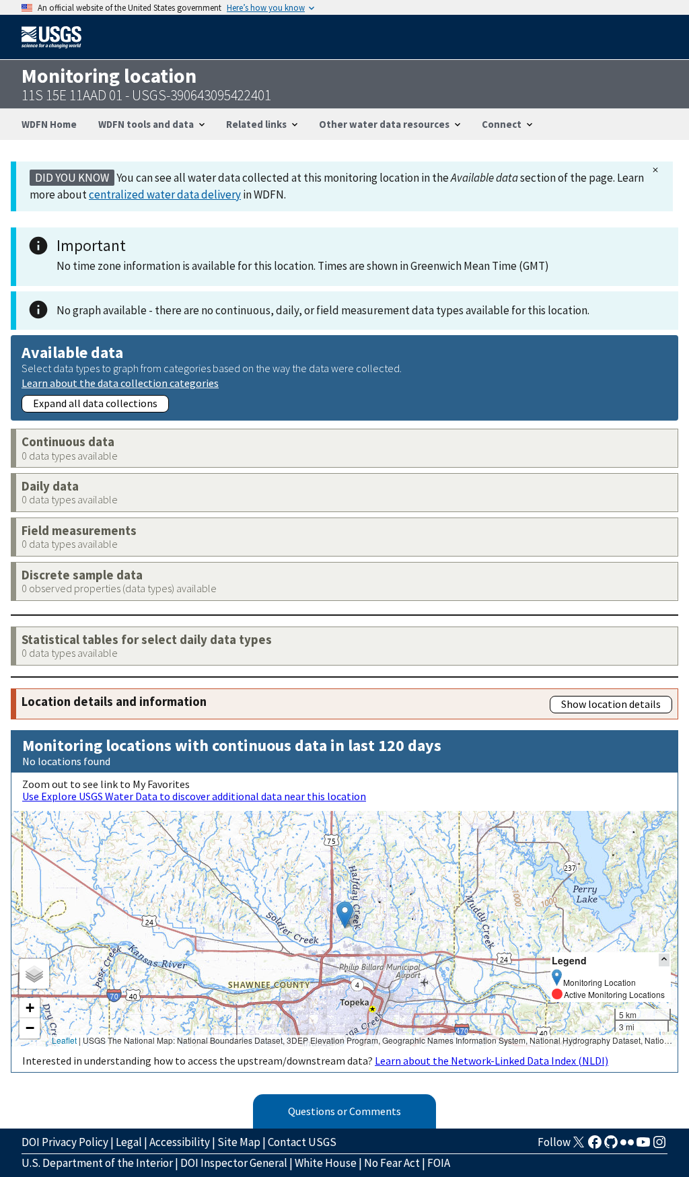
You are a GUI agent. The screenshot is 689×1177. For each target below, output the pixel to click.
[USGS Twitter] (579, 1146)
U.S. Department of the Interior (97, 1162)
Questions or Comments (344, 1111)
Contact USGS (302, 1142)
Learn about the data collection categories (120, 382)
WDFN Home (49, 124)
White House (326, 1162)
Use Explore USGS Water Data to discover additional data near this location (194, 796)
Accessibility (179, 1142)
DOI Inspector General (233, 1162)
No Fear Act (392, 1162)
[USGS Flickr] (627, 1146)
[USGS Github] (611, 1146)
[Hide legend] (664, 960)
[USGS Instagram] (659, 1146)
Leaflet (64, 1040)
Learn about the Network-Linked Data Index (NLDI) (491, 1060)
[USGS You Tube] (643, 1146)
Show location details (611, 704)
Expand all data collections (95, 403)
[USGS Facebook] (595, 1146)
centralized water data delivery (165, 194)
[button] (344, 915)
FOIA (438, 1162)
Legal (129, 1142)
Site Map (238, 1142)
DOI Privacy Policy (65, 1142)
